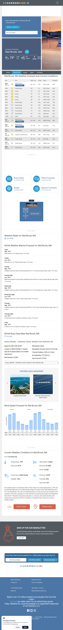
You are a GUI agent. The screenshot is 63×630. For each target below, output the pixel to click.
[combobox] (21, 32)
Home (7, 20)
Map (32, 72)
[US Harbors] (16, 2)
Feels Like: (14, 466)
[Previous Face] (30, 200)
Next (55, 382)
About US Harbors (16, 579)
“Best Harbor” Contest (37, 588)
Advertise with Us (36, 579)
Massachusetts (14, 20)
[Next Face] (33, 200)
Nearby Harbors (12, 27)
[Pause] (31, 200)
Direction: (42, 466)
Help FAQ (13, 591)
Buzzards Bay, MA (25, 20)
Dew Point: (42, 483)
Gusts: (41, 469)
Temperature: (15, 462)
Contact (13, 601)
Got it (25, 627)
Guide (25, 72)
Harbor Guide (47, 507)
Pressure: (42, 475)
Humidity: (42, 479)
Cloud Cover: (15, 475)
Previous (7, 382)
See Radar (10, 238)
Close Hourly (20, 85)
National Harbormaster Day (39, 591)
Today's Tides (21, 507)
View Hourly (19, 121)
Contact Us (14, 582)
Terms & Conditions (37, 582)
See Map (9, 336)
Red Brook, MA (10, 22)
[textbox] (21, 32)
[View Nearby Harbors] (27, 52)
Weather (16, 72)
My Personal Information (50, 617)
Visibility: (14, 479)
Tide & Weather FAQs (16, 588)
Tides (8, 72)
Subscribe (21, 538)
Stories (40, 72)
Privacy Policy (38, 617)
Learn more (15, 624)
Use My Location (34, 560)
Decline (18, 627)
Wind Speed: (43, 462)
